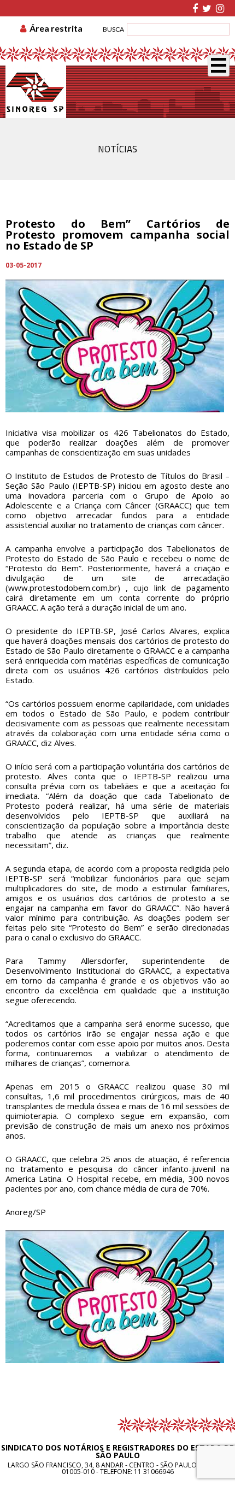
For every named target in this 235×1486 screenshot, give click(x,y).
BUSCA (113, 29)
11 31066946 (154, 1471)
